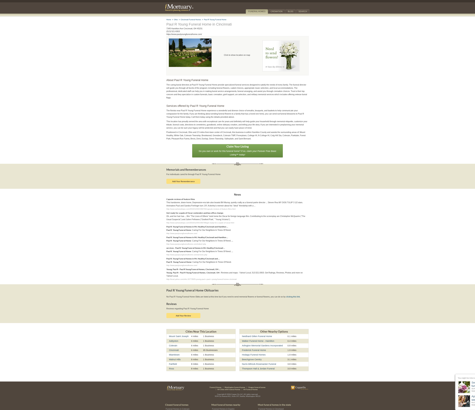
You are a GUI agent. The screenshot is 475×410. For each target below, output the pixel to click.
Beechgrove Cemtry (251, 348)
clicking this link (288, 286)
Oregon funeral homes (256, 376)
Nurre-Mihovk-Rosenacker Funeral (258, 353)
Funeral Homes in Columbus (270, 402)
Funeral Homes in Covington (224, 405)
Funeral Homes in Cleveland (270, 398)
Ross (171, 358)
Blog (291, 11)
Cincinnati (174, 339)
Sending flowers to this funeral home (455, 384)
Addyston (173, 330)
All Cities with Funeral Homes (228, 379)
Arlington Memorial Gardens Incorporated (262, 335)
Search (303, 11)
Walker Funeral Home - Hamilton (257, 330)
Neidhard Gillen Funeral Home (256, 325)
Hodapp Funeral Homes (253, 344)
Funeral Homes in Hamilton (223, 402)
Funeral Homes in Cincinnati (178, 402)
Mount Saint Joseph (178, 325)
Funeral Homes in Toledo (268, 405)
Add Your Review (183, 305)
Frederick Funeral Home (253, 339)
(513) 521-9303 (173, 31)
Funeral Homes (258, 11)
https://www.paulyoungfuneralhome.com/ (184, 34)
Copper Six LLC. (237, 384)
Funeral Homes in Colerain (177, 398)
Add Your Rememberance (183, 174)
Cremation (278, 11)
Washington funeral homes (235, 376)
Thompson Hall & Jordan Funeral (257, 358)
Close (473, 375)
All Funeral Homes (250, 379)
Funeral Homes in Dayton (223, 398)
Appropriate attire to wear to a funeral (454, 398)
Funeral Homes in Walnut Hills (179, 405)
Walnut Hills (175, 348)
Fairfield (173, 353)
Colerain (173, 335)
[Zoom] (190, 40)
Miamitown (174, 344)
